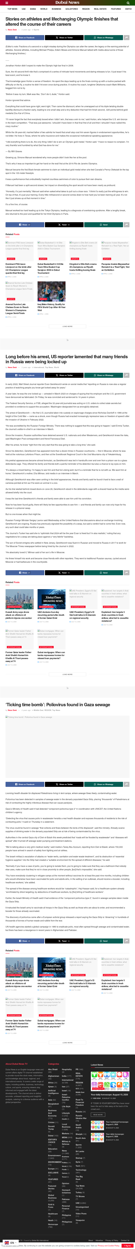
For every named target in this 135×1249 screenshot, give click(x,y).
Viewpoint (80, 1220)
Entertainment (54, 1155)
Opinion (65, 1183)
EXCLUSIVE (53, 1172)
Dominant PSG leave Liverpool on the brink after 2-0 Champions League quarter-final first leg (18, 268)
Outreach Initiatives (66, 1191)
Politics (65, 1162)
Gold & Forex (51, 1205)
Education (52, 1148)
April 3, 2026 (107, 274)
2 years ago (26, 29)
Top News (12, 9)
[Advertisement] (67, 345)
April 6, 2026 (43, 277)
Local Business (66, 1125)
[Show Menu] (7, 3)
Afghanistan (53, 1076)
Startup (79, 1158)
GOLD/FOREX (72, 9)
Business (56, 9)
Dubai (33, 9)
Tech (78, 1166)
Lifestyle (66, 1113)
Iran (63, 1086)
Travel (64, 1177)
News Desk (12, 29)
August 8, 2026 (113, 1140)
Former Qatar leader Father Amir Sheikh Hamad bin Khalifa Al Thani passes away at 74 (18, 657)
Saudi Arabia (78, 1126)
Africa (50, 1082)
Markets (65, 1133)
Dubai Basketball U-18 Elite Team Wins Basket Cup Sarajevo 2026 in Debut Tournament (50, 268)
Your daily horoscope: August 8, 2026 (115, 1135)
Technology (81, 1169)
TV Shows (80, 1196)
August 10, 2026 (109, 1098)
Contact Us (125, 1240)
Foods (64, 1169)
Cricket (51, 1122)
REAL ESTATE (100, 9)
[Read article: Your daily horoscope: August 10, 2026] (110, 1081)
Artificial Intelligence (53, 1091)
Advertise (99, 1240)
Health (64, 1119)
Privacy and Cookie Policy (108, 1245)
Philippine (66, 1215)
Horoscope (53, 1224)
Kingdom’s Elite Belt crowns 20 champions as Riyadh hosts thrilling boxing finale (83, 266)
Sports (36, 29)
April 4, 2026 (75, 274)
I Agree (127, 1245)
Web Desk (97, 1098)
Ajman (51, 1086)
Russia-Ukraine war (81, 1116)
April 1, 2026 (43, 314)
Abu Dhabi (53, 1069)
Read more (99, 1114)
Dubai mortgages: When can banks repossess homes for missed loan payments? (51, 655)
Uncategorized (82, 1207)
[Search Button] (128, 3)
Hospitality (67, 1069)
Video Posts (81, 1213)
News (64, 1150)
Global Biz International (40, 1240)
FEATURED (116, 9)
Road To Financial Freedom (80, 1102)
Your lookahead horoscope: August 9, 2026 (117, 1123)
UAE (24, 9)
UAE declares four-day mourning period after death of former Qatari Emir (51, 614)
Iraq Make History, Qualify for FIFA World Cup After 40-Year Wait (52, 307)
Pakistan (66, 1199)
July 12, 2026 (11, 622)
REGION (86, 9)
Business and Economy (52, 1113)
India (64, 1076)
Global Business (52, 1196)
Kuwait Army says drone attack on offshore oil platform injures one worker (19, 614)
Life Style (66, 1106)
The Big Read (79, 1177)
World (43, 9)
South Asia (81, 1138)
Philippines (67, 1221)
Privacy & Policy (111, 1240)
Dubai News (67, 3)
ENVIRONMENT (55, 1162)
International (39, 367)
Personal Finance (66, 1207)
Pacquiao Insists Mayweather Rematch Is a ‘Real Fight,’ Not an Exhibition (115, 266)
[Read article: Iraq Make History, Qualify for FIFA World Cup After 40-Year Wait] (52, 291)
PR (77, 1069)
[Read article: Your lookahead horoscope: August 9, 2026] (97, 1125)
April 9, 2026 (11, 277)
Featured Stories (52, 1187)
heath (50, 1220)
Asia (50, 1099)
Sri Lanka (80, 1151)
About (90, 1240)
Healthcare (53, 1213)
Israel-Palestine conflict (66, 1097)
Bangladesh (53, 1103)
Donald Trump (51, 1127)
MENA (64, 1137)
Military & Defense (66, 1142)
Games (64, 1173)
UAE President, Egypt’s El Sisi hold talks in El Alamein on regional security (82, 614)
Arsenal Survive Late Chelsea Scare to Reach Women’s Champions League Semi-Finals (17, 309)
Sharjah (79, 1134)
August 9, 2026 (113, 1128)
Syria (78, 1162)
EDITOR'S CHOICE (52, 1140)
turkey (79, 1192)
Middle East (38, 710)
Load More (68, 326)
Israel (64, 1090)
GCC (77, 1088)
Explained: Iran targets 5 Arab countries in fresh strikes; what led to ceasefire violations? (115, 616)
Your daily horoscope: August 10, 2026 (109, 1094)
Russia (79, 1111)
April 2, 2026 (11, 317)
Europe (51, 1168)
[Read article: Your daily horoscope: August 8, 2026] (97, 1137)
